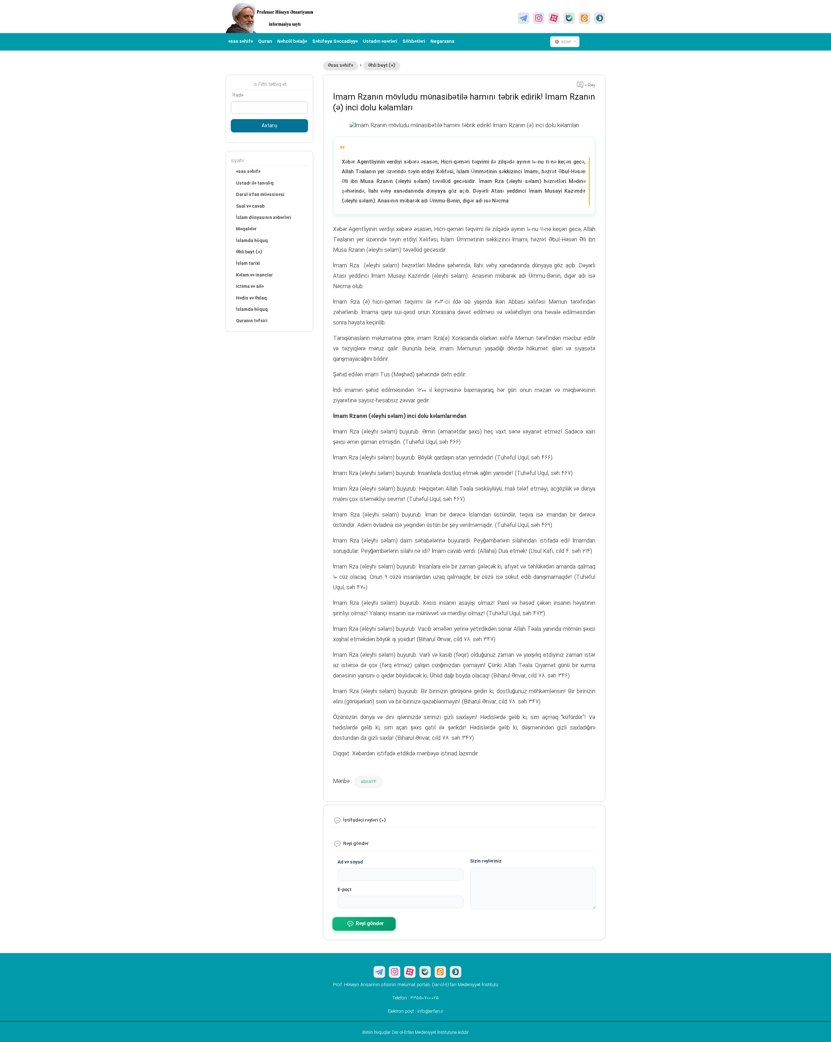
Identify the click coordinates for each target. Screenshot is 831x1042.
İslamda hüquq (252, 240)
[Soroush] (599, 18)
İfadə (237, 95)
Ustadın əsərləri (380, 41)
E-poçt (345, 889)
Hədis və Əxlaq (251, 298)
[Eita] (584, 18)
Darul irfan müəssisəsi (260, 194)
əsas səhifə (240, 41)
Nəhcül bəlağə (292, 41)
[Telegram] (523, 18)
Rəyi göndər (370, 924)
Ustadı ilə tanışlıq (255, 183)
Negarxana (442, 41)
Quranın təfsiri (251, 321)
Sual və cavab (250, 206)
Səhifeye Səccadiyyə (335, 41)
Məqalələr (246, 229)
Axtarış (269, 126)
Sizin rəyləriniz (486, 861)
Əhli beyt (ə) (381, 65)
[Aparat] (554, 18)
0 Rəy (589, 85)
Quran (265, 41)
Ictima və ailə (250, 286)
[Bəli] (569, 18)
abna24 (369, 781)
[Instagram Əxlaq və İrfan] (538, 18)
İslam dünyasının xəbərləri (263, 217)
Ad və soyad (350, 862)
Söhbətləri (414, 41)
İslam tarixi (248, 263)
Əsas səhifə (340, 65)
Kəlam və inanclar (254, 275)
